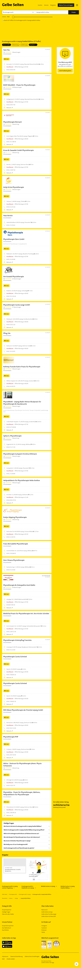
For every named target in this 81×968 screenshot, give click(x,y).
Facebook (44, 928)
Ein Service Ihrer (47, 961)
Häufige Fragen (6, 912)
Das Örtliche (5, 930)
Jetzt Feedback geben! (65, 70)
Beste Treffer (6, 45)
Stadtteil (32, 45)
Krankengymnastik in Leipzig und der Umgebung (10, 887)
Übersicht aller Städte (8, 914)
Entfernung (24, 45)
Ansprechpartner (6, 910)
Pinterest (43, 930)
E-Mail (7, 59)
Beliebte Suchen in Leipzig (48, 886)
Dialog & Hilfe (7, 906)
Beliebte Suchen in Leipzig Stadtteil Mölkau (68, 887)
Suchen (40, 5)
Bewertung (15, 45)
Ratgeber (53, 5)
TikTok (43, 932)
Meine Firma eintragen (66, 5)
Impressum (5, 956)
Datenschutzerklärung (16, 956)
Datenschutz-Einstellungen (32, 956)
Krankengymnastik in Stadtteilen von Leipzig (28, 887)
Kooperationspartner (8, 925)
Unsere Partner (7, 922)
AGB (3, 959)
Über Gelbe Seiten (47, 906)
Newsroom (44, 910)
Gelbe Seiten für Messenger (48, 914)
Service (46, 5)
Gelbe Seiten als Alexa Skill (48, 916)
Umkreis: (5, 16)
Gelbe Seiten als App (46, 912)
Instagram (44, 925)
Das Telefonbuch (6, 928)
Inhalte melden (11, 959)
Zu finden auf (46, 922)
